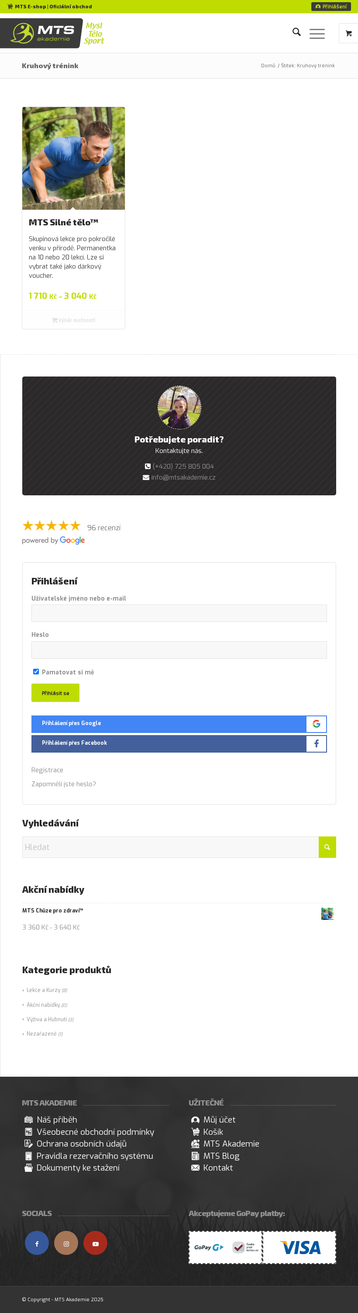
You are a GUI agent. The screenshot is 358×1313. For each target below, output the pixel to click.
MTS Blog (221, 1156)
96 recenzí (103, 527)
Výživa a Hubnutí (47, 1019)
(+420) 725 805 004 (183, 466)
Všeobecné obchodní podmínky (95, 1131)
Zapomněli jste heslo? (63, 784)
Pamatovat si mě (67, 672)
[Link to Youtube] (95, 1243)
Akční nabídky (43, 1005)
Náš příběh (57, 1119)
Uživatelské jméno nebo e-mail (78, 598)
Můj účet (219, 1119)
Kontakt (218, 1167)
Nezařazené (42, 1033)
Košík (213, 1131)
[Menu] (313, 33)
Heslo (40, 635)
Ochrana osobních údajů (82, 1143)
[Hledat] (292, 33)
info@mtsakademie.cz (183, 477)
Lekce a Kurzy (43, 990)
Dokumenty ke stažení (78, 1167)
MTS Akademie (231, 1143)
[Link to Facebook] (37, 1243)
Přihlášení (335, 6)
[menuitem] (331, 6)
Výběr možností (76, 320)
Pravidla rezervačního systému (95, 1156)
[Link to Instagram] (66, 1243)
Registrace (47, 770)
